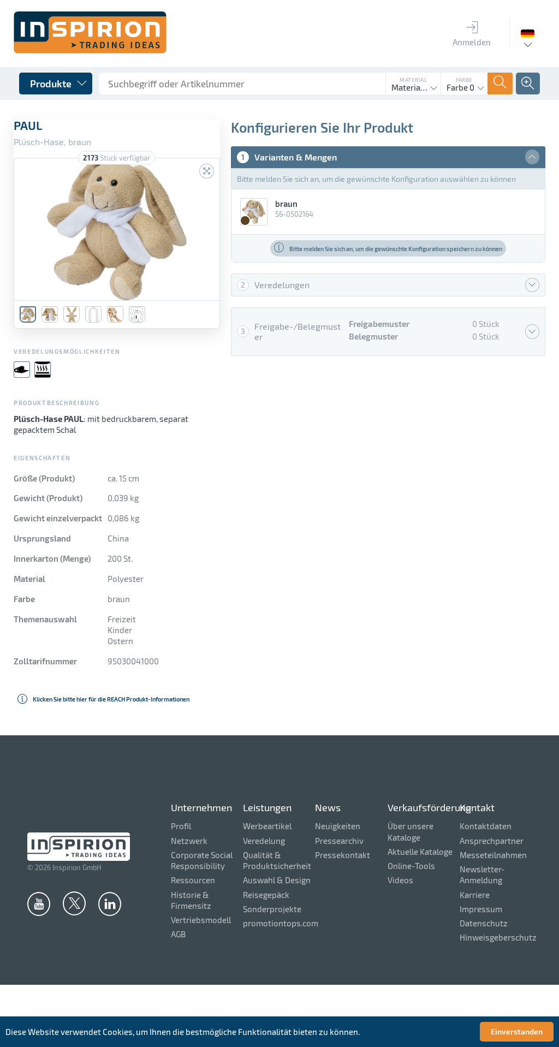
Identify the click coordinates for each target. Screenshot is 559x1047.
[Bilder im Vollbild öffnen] (206, 171)
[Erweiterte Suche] (528, 83)
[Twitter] (74, 902)
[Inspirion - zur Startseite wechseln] (90, 50)
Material (413, 79)
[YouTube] (38, 903)
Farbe (464, 79)
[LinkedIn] (109, 903)
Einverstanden (517, 1031)
